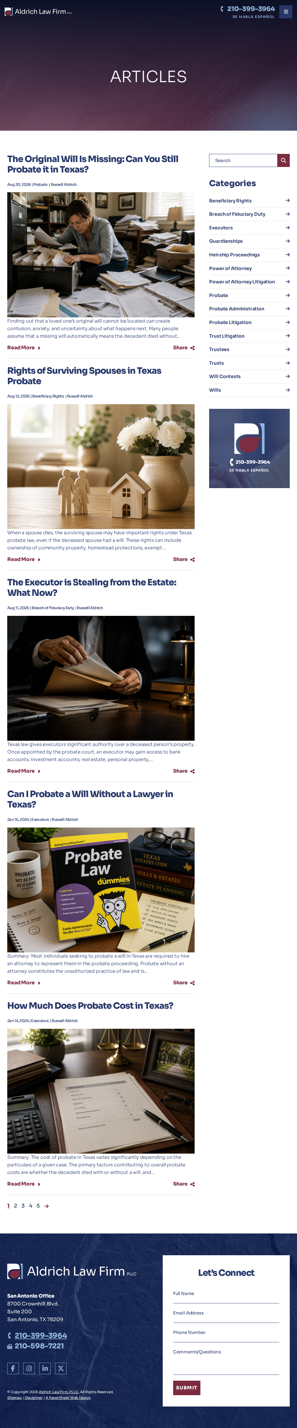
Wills (215, 390)
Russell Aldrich (64, 184)
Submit (187, 1388)
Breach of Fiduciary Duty (53, 608)
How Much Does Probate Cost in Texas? (90, 1005)
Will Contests (225, 376)
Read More (21, 348)
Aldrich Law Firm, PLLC (58, 1392)
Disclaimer (34, 1397)
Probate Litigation (230, 322)
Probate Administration (236, 309)
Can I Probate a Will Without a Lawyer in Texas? (90, 799)
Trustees (219, 349)
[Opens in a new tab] (13, 1368)
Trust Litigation (226, 336)
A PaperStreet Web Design (68, 1397)
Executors (40, 819)
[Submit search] (284, 160)
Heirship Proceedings (234, 255)
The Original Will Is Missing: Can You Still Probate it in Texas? (92, 164)
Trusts (216, 363)
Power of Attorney (230, 268)
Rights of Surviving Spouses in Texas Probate (84, 376)
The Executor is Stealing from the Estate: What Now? (91, 587)
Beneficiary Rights (48, 396)
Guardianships (226, 241)
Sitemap (14, 1397)
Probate (40, 184)
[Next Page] (46, 1206)
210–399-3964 (251, 9)
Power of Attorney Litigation (242, 282)
